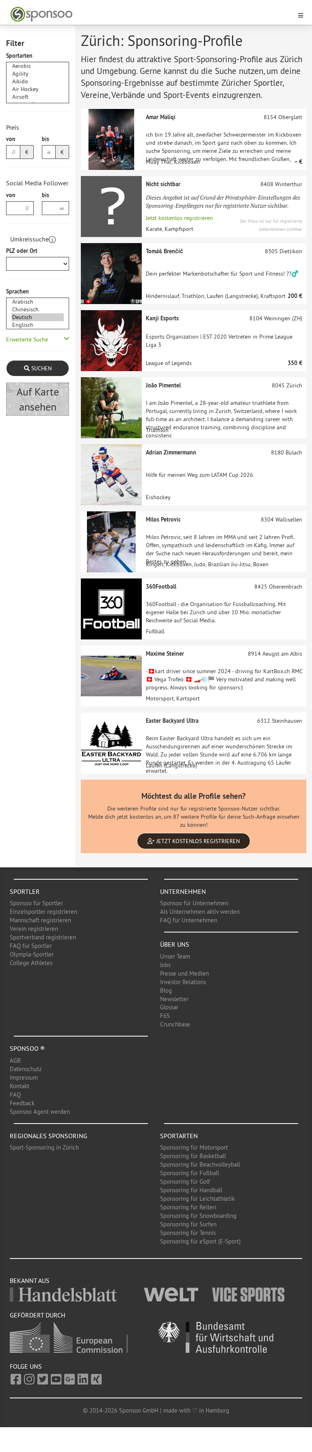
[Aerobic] (37, 66)
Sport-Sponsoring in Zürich (44, 1147)
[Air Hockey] (37, 89)
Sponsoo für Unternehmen (194, 903)
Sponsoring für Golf (185, 1181)
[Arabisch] (37, 302)
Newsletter (174, 999)
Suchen (41, 368)
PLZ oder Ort (21, 250)
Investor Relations (183, 982)
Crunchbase (175, 1024)
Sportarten (19, 55)
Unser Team (175, 956)
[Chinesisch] (37, 309)
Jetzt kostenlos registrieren (179, 218)
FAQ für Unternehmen (188, 920)
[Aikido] (37, 81)
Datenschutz (26, 1069)
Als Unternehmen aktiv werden (200, 911)
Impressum (24, 1077)
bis (45, 139)
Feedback (22, 1103)
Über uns (174, 944)
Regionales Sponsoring (48, 1136)
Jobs (165, 965)
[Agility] (37, 74)
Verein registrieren (34, 928)
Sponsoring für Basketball (193, 1156)
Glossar (169, 1007)
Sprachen (17, 291)
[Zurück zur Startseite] (151, 14)
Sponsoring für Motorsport (194, 1147)
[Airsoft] (37, 97)
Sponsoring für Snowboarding (198, 1215)
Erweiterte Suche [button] (27, 339)
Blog (166, 990)
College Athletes (31, 963)
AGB (15, 1060)
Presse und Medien (184, 973)
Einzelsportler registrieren (43, 911)
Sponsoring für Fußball (189, 1173)
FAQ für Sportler (31, 946)
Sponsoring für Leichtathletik (197, 1198)
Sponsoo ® (27, 1048)
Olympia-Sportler (32, 954)
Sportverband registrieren (43, 937)
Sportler (25, 891)
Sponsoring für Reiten (188, 1207)
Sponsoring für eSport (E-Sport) (200, 1241)
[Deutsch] (37, 317)
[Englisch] (37, 325)
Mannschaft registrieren (40, 920)
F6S (165, 1015)
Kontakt (19, 1086)
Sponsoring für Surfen (188, 1224)
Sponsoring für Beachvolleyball (200, 1164)
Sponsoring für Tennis (188, 1233)
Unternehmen (183, 891)
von (10, 139)
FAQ (15, 1094)
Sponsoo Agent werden (40, 1111)
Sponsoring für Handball (191, 1190)
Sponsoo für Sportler (36, 903)
